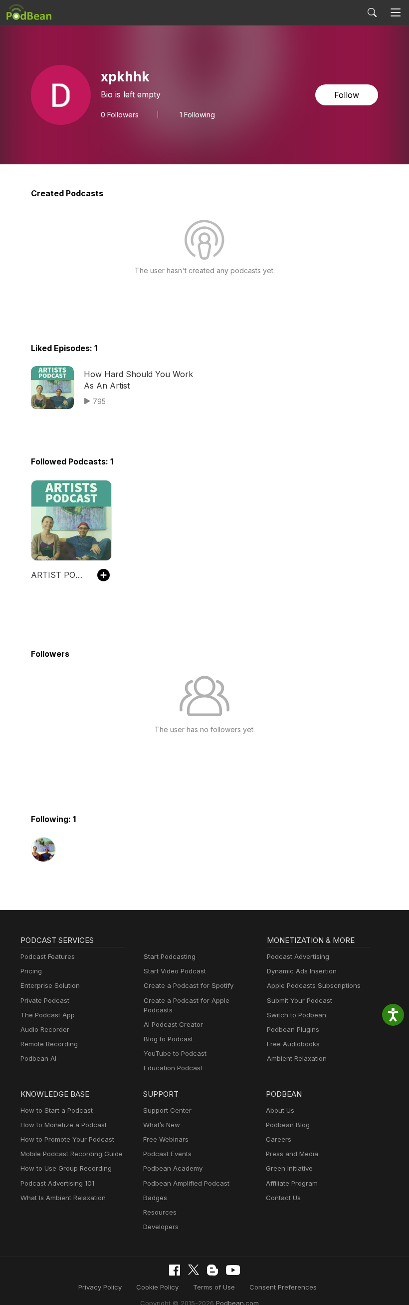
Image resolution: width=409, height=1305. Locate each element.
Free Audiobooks (293, 1044)
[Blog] (212, 1270)
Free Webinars (166, 1139)
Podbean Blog (288, 1125)
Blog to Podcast (168, 1039)
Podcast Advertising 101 (57, 1183)
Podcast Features (47, 956)
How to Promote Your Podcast (67, 1139)
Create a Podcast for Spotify (188, 985)
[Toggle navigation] (396, 12)
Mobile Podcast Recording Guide (71, 1154)
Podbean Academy (173, 1168)
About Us (280, 1110)
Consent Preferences (283, 1287)
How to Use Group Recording (66, 1168)
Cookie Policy (157, 1287)
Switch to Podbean (296, 1015)
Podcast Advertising (298, 956)
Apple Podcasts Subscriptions (314, 985)
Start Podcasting (170, 956)
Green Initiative (289, 1168)
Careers (278, 1139)
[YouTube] (233, 1270)
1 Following (197, 114)
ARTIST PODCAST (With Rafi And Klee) (59, 575)
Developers (161, 1227)
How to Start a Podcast (56, 1110)
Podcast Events (167, 1154)
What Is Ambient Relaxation (63, 1198)
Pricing (31, 971)
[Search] (372, 12)
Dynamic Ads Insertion (302, 971)
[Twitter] (193, 1270)
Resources (160, 1212)
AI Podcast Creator (173, 1024)
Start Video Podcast (175, 971)
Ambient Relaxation (297, 1058)
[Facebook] (174, 1270)
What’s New (161, 1125)
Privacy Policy (100, 1287)
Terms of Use (214, 1287)
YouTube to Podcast (175, 1053)
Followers (120, 114)
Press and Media (292, 1154)
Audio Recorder (44, 1029)
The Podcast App (47, 1015)
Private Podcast (44, 1000)
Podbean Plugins (293, 1029)
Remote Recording (49, 1044)
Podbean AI (38, 1058)
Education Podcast (173, 1068)
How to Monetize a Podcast (63, 1125)
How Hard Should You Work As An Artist (138, 379)
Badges (155, 1198)
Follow (346, 95)
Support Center (167, 1110)
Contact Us (283, 1198)
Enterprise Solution (50, 985)
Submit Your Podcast (299, 1000)
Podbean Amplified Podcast (186, 1183)
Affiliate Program (292, 1183)
